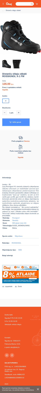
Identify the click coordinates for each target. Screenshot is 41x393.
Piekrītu (38, 389)
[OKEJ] (9, 3)
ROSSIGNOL (16, 243)
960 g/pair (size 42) (19, 223)
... (3, 10)
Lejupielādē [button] (8, 286)
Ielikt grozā (17, 122)
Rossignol (15, 218)
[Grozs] (37, 3)
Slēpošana (18, 236)
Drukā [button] (20, 286)
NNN (20, 250)
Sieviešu (15, 220)
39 (5, 100)
